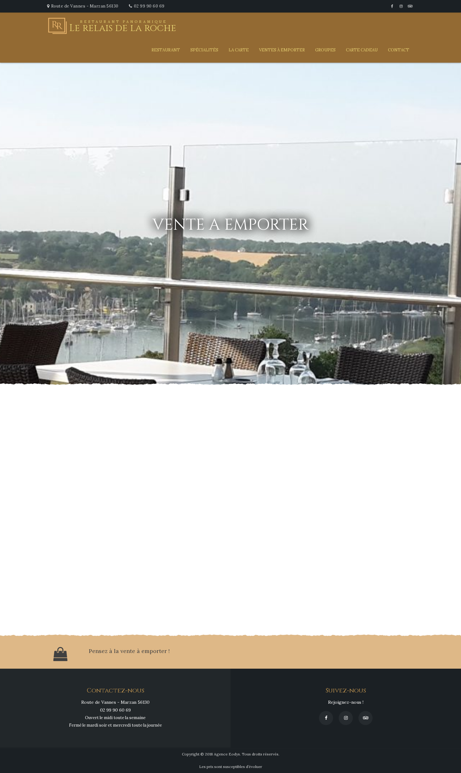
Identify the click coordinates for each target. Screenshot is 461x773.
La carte (239, 50)
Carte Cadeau (362, 50)
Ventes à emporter (282, 50)
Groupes (325, 50)
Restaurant (165, 50)
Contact (398, 50)
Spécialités (204, 50)
